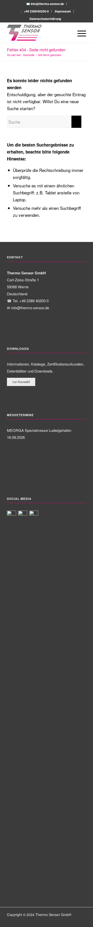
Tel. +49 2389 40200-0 (31, 300)
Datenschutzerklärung (45, 18)
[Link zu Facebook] (67, 921)
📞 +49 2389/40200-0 (34, 11)
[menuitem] (45, 3)
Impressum (63, 11)
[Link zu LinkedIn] (82, 921)
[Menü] (79, 33)
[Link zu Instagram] (75, 921)
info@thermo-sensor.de (30, 307)
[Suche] (67, 33)
